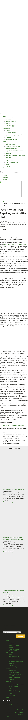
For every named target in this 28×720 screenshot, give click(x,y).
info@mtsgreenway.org (14, 704)
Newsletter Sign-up (11, 139)
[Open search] (0, 171)
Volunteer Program (11, 132)
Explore (5, 116)
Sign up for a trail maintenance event (13, 425)
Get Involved (6, 128)
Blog (7, 159)
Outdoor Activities (11, 121)
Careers (8, 164)
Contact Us (9, 166)
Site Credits (20, 709)
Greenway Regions (11, 125)
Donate (5, 168)
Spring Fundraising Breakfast (14, 150)
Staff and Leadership (12, 162)
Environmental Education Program (15, 135)
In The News (9, 160)
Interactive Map (10, 118)
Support (5, 141)
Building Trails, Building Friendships (13, 489)
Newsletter (6, 177)
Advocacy (8, 137)
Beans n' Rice (19, 712)
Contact (5, 175)
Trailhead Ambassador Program (15, 134)
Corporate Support (11, 144)
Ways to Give (9, 143)
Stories (8, 123)
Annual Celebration (11, 148)
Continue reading (8, 502)
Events (8, 130)
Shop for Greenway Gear (13, 146)
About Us (5, 152)
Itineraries (9, 119)
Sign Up (18, 632)
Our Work (8, 153)
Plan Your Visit (10, 127)
